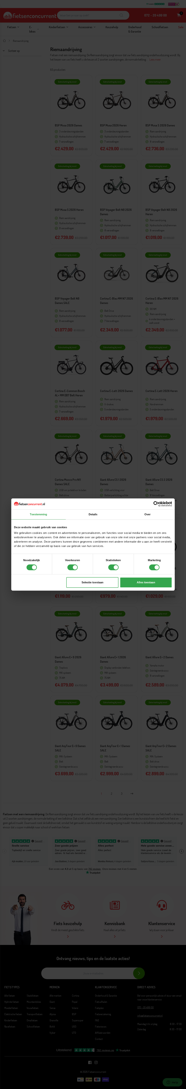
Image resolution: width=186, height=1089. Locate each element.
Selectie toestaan (93, 582)
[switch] (72, 567)
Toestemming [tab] (38, 514)
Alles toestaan (146, 582)
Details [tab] (93, 514)
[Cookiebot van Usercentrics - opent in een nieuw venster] (156, 504)
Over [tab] (147, 514)
